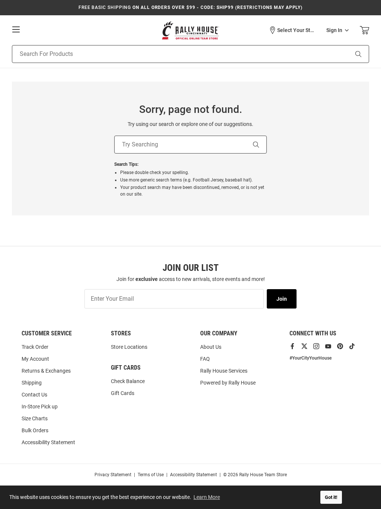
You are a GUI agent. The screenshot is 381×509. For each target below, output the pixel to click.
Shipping (32, 383)
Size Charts (35, 418)
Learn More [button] (206, 497)
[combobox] (171, 54)
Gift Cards (122, 393)
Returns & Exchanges (46, 371)
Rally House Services (223, 371)
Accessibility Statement (48, 442)
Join (281, 299)
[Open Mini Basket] (364, 30)
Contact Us (34, 395)
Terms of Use (151, 474)
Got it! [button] (331, 497)
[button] (292, 30)
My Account (35, 359)
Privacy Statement (113, 474)
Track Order (35, 347)
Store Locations (129, 347)
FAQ (205, 359)
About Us (210, 347)
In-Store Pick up (40, 407)
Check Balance (128, 381)
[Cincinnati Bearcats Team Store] (190, 30)
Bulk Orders (35, 430)
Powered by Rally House (228, 383)
